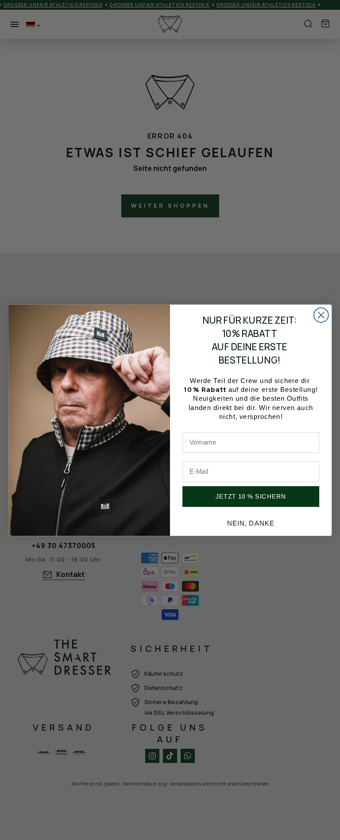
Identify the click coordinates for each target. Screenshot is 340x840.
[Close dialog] (321, 315)
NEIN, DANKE (251, 522)
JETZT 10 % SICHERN (251, 496)
